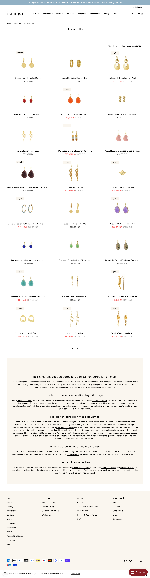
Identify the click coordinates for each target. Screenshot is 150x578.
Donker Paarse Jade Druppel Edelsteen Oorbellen (27, 187)
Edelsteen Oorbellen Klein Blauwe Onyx (27, 260)
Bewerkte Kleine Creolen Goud (75, 78)
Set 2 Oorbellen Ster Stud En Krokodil (122, 297)
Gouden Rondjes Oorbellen (122, 333)
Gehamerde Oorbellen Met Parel (122, 78)
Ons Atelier (117, 515)
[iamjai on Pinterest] (130, 561)
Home (9, 23)
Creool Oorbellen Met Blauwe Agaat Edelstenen (28, 224)
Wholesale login (48, 506)
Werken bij (46, 515)
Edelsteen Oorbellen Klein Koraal (27, 114)
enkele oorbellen (67, 387)
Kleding (105, 14)
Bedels (58, 14)
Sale (115, 14)
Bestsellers (11, 511)
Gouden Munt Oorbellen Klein (74, 224)
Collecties (17, 23)
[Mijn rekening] (133, 14)
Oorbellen (70, 14)
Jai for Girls (117, 519)
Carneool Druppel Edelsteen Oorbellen (75, 114)
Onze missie (118, 511)
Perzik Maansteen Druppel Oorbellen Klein (122, 151)
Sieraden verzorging (50, 511)
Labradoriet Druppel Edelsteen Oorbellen (122, 260)
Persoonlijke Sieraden (15, 536)
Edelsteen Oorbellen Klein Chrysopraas (75, 260)
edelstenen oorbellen (58, 382)
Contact (80, 502)
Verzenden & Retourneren (88, 506)
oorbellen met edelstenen (25, 424)
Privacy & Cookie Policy (87, 515)
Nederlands (137, 7)
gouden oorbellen (30, 382)
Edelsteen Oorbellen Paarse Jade (122, 224)
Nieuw (36, 14)
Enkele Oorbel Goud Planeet (122, 187)
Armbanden (93, 14)
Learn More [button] (75, 574)
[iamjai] (15, 13)
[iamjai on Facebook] (125, 561)
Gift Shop (11, 540)
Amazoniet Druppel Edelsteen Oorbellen (28, 297)
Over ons (116, 506)
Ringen (81, 14)
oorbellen (128, 382)
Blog (114, 502)
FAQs (79, 519)
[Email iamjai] (140, 561)
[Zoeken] (127, 14)
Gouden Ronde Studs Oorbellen (28, 333)
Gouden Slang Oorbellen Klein (75, 297)
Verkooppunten (48, 502)
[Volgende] (91, 348)
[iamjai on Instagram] (135, 561)
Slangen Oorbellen (75, 333)
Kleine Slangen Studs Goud (27, 151)
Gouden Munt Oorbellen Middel (28, 78)
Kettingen (47, 14)
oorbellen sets (83, 387)
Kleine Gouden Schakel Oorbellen (122, 114)
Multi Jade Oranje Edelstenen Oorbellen (75, 151)
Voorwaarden (82, 511)
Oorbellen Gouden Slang (75, 187)
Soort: (131, 46)
